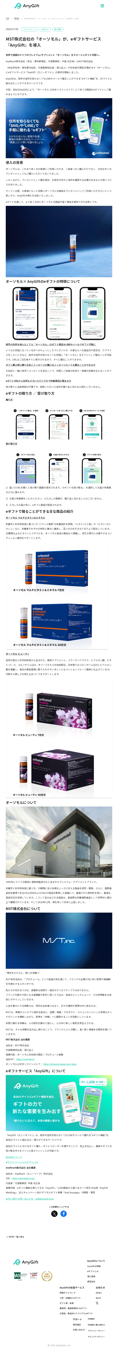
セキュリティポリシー (96, 1336)
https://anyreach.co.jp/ (24, 1178)
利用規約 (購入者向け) (96, 1325)
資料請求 (77, 1324)
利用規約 (91, 1319)
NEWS (16, 18)
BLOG (98, 1298)
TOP (7, 18)
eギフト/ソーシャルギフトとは (22, 1162)
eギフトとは (92, 1271)
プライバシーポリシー (96, 1331)
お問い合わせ (79, 1329)
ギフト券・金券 (67, 1303)
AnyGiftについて (14, 1157)
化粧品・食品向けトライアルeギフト (76, 1313)
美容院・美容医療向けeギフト (73, 1308)
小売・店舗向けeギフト (70, 1298)
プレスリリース (29, 29)
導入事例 (57, 29)
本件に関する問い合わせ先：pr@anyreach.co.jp (30, 1199)
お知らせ (45, 29)
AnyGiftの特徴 (94, 1266)
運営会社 (91, 1281)
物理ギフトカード (68, 1292)
